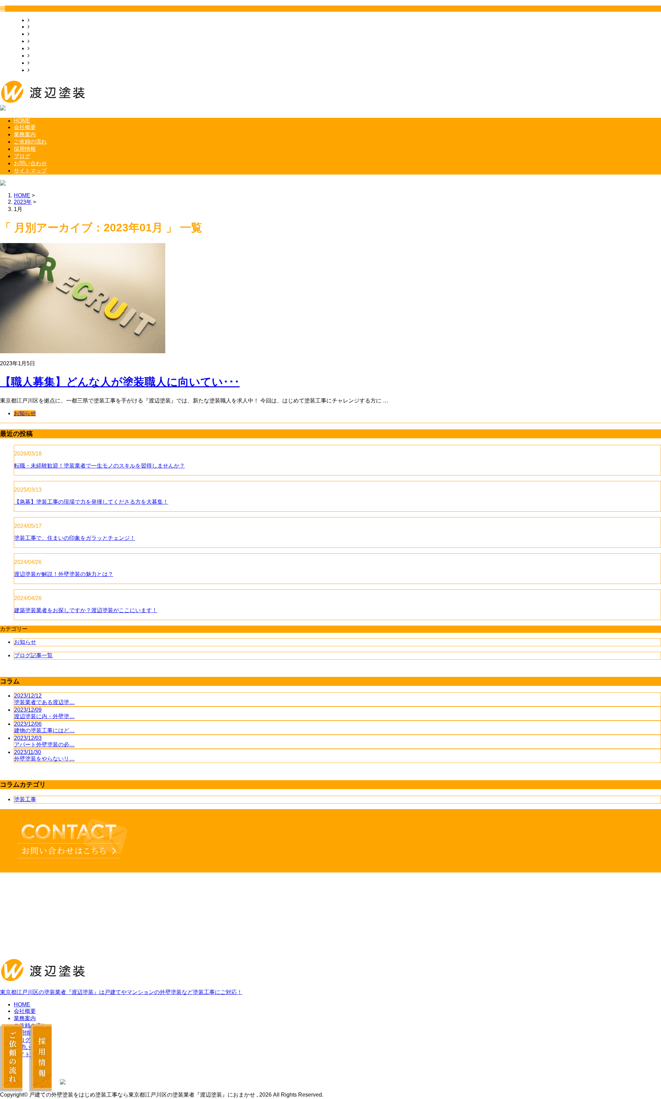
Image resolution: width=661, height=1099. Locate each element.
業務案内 (41, 34)
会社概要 (41, 27)
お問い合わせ (46, 63)
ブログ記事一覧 (33, 655)
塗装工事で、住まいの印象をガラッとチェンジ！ (74, 538)
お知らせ (25, 413)
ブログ (38, 56)
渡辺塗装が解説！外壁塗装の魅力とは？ (63, 574)
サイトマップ (46, 70)
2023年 (23, 202)
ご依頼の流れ (46, 41)
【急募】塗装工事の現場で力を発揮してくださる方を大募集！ (91, 502)
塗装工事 (25, 799)
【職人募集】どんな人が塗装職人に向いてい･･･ (120, 382)
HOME (38, 20)
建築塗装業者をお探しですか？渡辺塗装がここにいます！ (85, 610)
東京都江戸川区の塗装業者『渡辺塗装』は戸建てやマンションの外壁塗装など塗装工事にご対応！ (121, 992)
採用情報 (41, 48)
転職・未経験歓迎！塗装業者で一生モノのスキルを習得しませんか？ (99, 466)
